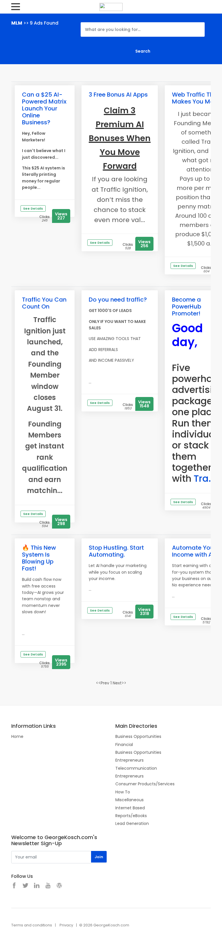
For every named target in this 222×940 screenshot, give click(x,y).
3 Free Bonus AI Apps (118, 95)
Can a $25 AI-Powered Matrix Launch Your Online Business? (44, 108)
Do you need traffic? (118, 300)
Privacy (66, 925)
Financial (124, 744)
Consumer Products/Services (145, 784)
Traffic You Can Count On (44, 303)
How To (122, 792)
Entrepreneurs (129, 760)
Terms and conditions (31, 925)
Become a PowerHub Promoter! (186, 306)
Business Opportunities (138, 736)
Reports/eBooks (131, 816)
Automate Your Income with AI (194, 551)
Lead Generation (132, 823)
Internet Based (130, 808)
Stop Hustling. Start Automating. (116, 551)
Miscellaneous (129, 800)
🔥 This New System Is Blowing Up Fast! (39, 558)
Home (17, 736)
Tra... (205, 478)
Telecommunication (136, 768)
